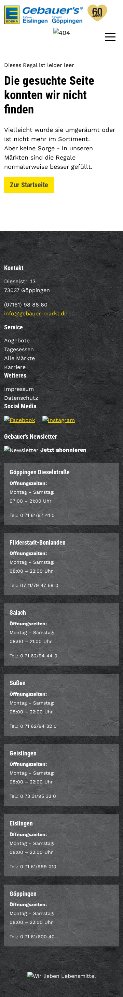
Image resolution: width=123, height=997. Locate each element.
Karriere (15, 367)
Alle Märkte (19, 358)
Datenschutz (21, 398)
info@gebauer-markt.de (35, 313)
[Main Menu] (110, 36)
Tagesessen (19, 349)
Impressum (19, 389)
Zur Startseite (29, 185)
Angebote (17, 340)
